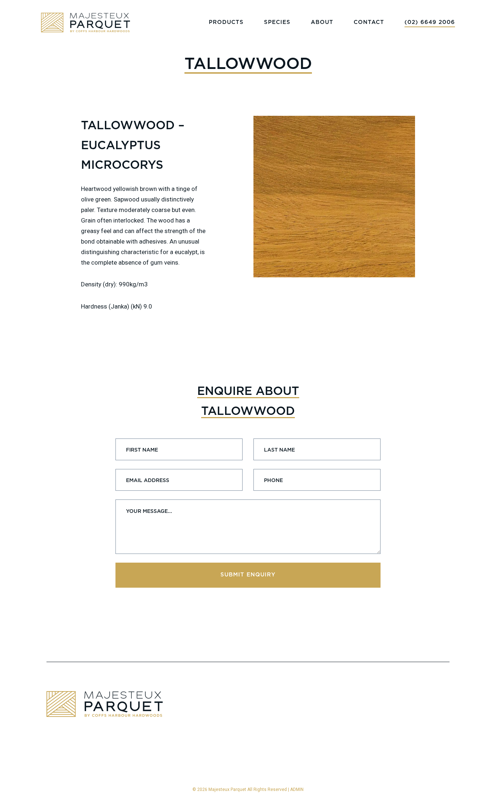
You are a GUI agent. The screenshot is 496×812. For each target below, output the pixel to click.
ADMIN (297, 789)
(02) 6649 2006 (429, 22)
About (322, 22)
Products (226, 22)
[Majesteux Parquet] (85, 22)
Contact (369, 22)
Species (277, 22)
